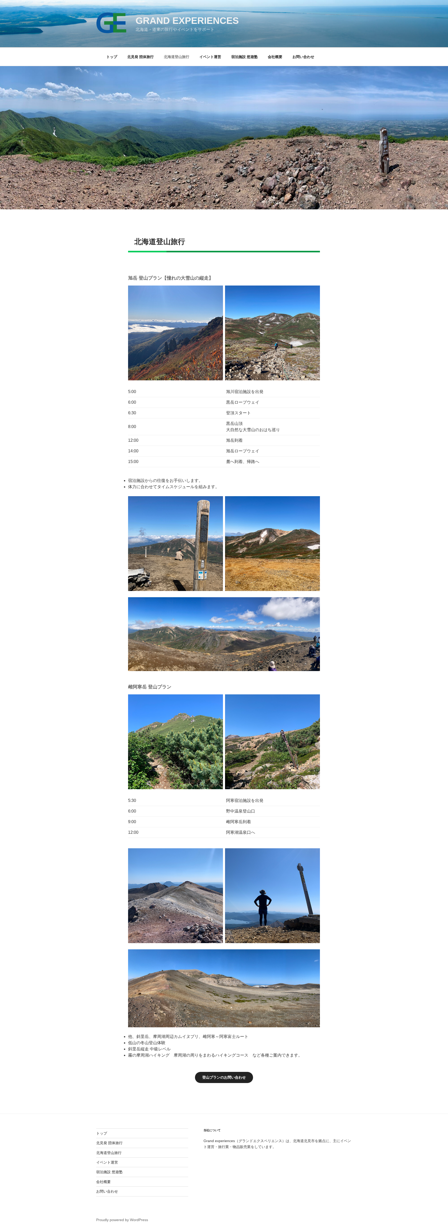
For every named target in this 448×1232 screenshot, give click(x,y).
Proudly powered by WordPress (122, 1220)
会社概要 (275, 57)
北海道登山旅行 (176, 57)
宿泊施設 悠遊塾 (244, 57)
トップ (111, 57)
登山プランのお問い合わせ (224, 1077)
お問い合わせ (303, 57)
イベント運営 (210, 57)
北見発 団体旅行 (140, 57)
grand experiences (187, 20)
